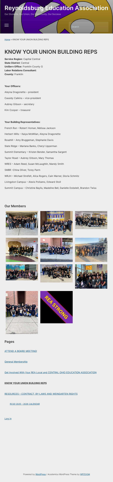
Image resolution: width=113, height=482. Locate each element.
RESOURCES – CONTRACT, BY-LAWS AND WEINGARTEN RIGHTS (41, 393)
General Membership (16, 361)
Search (103, 27)
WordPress (40, 474)
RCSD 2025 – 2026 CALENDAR (25, 404)
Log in (8, 418)
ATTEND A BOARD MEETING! (21, 351)
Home (7, 39)
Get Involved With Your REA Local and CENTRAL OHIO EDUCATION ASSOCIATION (51, 372)
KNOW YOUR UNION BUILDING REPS (26, 383)
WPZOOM (85, 474)
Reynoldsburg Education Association (56, 8)
